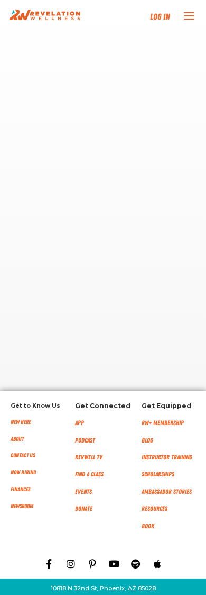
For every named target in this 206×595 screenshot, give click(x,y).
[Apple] (157, 563)
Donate (83, 508)
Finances (20, 489)
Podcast (85, 440)
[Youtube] (114, 563)
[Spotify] (135, 563)
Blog (147, 440)
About (17, 439)
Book (148, 526)
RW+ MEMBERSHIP (163, 423)
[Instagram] (70, 563)
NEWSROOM (22, 506)
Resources (154, 508)
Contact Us (23, 455)
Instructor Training (167, 457)
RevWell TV (88, 457)
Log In (160, 17)
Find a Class (89, 474)
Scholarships (158, 474)
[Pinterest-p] (92, 563)
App (79, 423)
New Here (21, 422)
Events (83, 491)
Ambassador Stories (167, 491)
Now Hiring (23, 472)
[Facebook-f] (49, 563)
